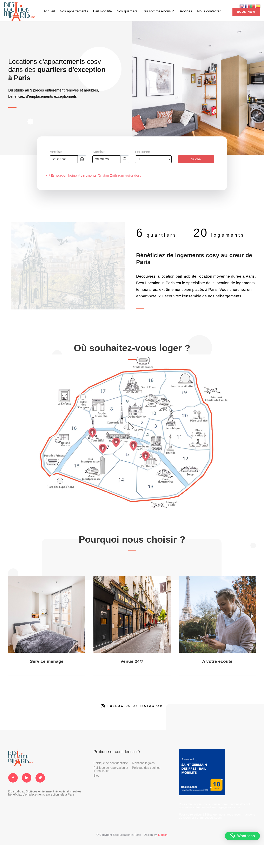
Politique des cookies (146, 767)
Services (185, 11)
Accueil (49, 11)
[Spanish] (258, 6)
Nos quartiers (127, 11)
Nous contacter (209, 11)
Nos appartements (74, 11)
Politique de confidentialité (110, 763)
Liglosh (162, 834)
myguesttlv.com (211, 817)
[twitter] (40, 778)
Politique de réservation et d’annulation (110, 769)
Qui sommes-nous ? (158, 11)
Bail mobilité (102, 11)
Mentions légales (143, 763)
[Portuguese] (253, 6)
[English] (242, 6)
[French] (247, 6)
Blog (96, 775)
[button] (242, 836)
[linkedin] (26, 778)
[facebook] (13, 778)
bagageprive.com (228, 807)
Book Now (246, 11)
